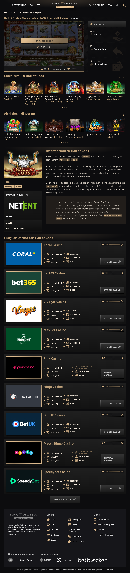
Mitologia (65, 159)
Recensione (76, 68)
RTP (91, 46)
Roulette (35, 5)
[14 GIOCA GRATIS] (75, 87)
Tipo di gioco (95, 61)
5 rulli (74, 159)
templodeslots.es (69, 570)
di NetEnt (74, 18)
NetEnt (86, 156)
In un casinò (99, 24)
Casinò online (96, 5)
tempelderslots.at (32, 570)
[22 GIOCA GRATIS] (54, 125)
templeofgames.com (51, 570)
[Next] (123, 77)
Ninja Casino (53, 387)
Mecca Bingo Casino (59, 443)
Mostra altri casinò (65, 499)
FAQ (110, 5)
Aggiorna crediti (58, 69)
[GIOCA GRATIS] (13, 87)
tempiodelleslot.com (86, 570)
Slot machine (19, 5)
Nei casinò (52, 186)
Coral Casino (53, 245)
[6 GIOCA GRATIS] (75, 125)
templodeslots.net (105, 570)
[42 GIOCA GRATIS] (116, 125)
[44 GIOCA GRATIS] (13, 125)
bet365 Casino (54, 273)
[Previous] (119, 77)
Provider (93, 31)
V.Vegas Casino (55, 302)
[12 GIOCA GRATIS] (95, 87)
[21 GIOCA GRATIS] (54, 87)
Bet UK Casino (54, 415)
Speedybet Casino (57, 472)
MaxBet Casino (55, 330)
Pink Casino (52, 358)
